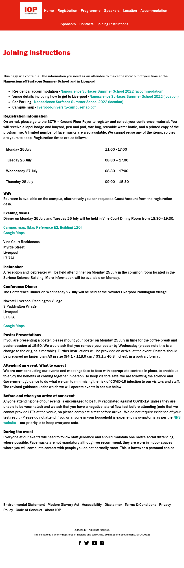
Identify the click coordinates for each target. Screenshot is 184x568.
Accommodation (153, 10)
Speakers (112, 10)
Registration (67, 10)
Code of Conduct (29, 510)
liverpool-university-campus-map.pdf (66, 107)
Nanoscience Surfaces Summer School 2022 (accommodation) (112, 91)
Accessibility (92, 504)
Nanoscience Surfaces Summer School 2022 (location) (134, 96)
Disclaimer (113, 504)
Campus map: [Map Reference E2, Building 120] (42, 227)
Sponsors (68, 24)
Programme (91, 10)
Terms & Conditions (140, 504)
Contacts (86, 24)
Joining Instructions (112, 24)
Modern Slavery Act (63, 504)
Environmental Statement (24, 504)
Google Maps (14, 233)
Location (130, 10)
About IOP (53, 510)
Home (49, 10)
